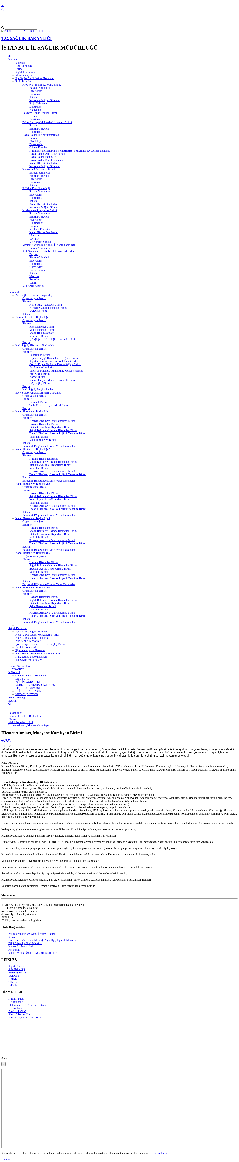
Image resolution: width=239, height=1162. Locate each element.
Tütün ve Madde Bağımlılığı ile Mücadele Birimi (56, 370)
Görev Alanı (36, 266)
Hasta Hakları (16, 998)
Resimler (34, 279)
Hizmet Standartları (19, 666)
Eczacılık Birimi (38, 402)
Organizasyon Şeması (34, 298)
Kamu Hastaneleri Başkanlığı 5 (32, 552)
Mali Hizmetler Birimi (41, 329)
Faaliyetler (35, 109)
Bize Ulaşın (35, 90)
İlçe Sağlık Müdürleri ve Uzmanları (34, 78)
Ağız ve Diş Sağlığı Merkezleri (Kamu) (37, 634)
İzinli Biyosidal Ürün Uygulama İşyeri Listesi (33, 952)
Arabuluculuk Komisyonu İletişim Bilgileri (32, 933)
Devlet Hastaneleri (25, 647)
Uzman (33, 116)
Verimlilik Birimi (38, 436)
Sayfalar (33, 238)
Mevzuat (34, 235)
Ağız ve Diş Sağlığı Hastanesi (31, 631)
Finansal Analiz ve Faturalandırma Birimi (52, 420)
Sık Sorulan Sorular (40, 241)
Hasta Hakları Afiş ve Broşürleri (47, 153)
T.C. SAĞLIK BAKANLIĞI (26, 38)
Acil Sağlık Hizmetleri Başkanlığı (33, 295)
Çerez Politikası (158, 1153)
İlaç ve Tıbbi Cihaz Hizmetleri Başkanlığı (38, 392)
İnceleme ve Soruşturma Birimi (39, 210)
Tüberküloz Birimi (39, 354)
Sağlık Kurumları (17, 628)
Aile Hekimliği (16, 969)
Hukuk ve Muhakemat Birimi (38, 169)
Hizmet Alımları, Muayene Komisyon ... (30, 725)
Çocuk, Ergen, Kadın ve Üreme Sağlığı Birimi (55, 364)
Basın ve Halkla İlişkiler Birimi (39, 112)
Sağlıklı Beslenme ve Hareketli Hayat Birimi (54, 361)
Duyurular (35, 106)
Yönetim (20, 62)
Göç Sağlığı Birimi (39, 383)
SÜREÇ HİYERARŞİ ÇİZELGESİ (35, 684)
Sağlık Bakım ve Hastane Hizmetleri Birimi (53, 430)
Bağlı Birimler (23, 81)
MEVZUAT (22, 678)
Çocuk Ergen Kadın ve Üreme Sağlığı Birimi (40, 644)
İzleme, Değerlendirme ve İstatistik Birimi (52, 380)
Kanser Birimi (37, 376)
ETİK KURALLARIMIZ (29, 691)
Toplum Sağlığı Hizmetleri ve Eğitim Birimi (53, 358)
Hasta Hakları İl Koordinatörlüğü (40, 134)
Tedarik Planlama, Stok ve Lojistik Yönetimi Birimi (57, 433)
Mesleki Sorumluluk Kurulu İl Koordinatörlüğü (48, 244)
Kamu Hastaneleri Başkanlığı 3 (32, 483)
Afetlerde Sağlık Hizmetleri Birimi (48, 307)
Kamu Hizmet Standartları (43, 163)
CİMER (12, 981)
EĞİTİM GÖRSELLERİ (29, 681)
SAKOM (13, 975)
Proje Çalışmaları (38, 103)
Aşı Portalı (14, 949)
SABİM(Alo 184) (18, 972)
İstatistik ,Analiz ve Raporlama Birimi (50, 427)
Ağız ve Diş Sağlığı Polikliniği (32, 637)
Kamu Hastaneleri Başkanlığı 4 (32, 518)
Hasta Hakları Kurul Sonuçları (46, 160)
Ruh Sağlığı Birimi (39, 373)
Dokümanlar (36, 94)
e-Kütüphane (15, 1001)
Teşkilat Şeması (24, 65)
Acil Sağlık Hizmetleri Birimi (45, 304)
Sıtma (11, 937)
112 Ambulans (16, 1008)
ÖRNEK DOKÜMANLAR (31, 675)
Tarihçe (19, 68)
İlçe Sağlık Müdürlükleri (28, 659)
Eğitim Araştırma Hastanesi (30, 650)
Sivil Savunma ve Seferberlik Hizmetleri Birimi (48, 251)
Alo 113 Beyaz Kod (19, 1014)
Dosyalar (34, 226)
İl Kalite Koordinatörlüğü (36, 188)
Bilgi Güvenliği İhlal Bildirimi (25, 943)
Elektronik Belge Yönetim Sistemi (27, 1004)
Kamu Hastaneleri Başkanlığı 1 (32, 411)
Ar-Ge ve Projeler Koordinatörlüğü (41, 84)
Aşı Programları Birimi (42, 367)
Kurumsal (13, 59)
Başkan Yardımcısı (39, 87)
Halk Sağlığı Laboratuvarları (31, 656)
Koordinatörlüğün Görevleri (44, 100)
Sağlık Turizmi (16, 966)
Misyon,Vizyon (24, 75)
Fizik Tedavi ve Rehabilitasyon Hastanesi (38, 653)
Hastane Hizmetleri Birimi (43, 424)
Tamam (5, 1158)
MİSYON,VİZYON (26, 694)
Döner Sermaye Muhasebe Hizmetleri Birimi (47, 122)
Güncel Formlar (38, 147)
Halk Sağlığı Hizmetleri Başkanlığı (34, 345)
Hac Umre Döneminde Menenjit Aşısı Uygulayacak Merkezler (43, 940)
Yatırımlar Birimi (38, 336)
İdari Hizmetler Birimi (41, 326)
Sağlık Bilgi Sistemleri (41, 332)
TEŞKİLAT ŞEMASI (27, 688)
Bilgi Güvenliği (17, 697)
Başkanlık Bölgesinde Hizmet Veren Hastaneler (48, 446)
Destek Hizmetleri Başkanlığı (31, 317)
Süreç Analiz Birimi (33, 285)
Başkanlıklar (15, 292)
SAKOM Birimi (38, 310)
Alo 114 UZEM (17, 1011)
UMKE (12, 978)
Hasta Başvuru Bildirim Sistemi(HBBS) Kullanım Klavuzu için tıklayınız (69, 150)
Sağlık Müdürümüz (26, 72)
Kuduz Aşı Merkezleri (20, 946)
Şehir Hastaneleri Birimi (42, 439)
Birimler (26, 301)
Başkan (33, 125)
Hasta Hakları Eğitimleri (42, 156)
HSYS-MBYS (16, 669)
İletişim (33, 97)
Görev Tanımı (37, 270)
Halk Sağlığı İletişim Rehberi (38, 389)
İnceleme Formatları (40, 229)
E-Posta (12, 985)
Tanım (32, 282)
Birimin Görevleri (39, 128)
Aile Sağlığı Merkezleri (28, 640)
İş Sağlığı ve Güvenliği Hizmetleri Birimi (52, 339)
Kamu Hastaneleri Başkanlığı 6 (32, 587)
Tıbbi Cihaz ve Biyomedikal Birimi (48, 405)
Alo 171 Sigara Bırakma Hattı (24, 1017)
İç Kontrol (14, 672)
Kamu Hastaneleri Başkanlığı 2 (32, 449)
